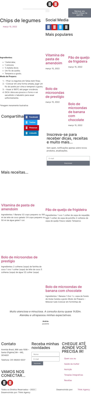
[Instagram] (50, 4)
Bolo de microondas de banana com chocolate (77, 112)
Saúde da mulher (71, 364)
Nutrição (68, 369)
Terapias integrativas (73, 375)
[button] (34, 9)
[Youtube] (56, 4)
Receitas (68, 380)
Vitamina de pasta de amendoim (55, 59)
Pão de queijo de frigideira (79, 59)
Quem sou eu (70, 358)
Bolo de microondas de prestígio (55, 93)
